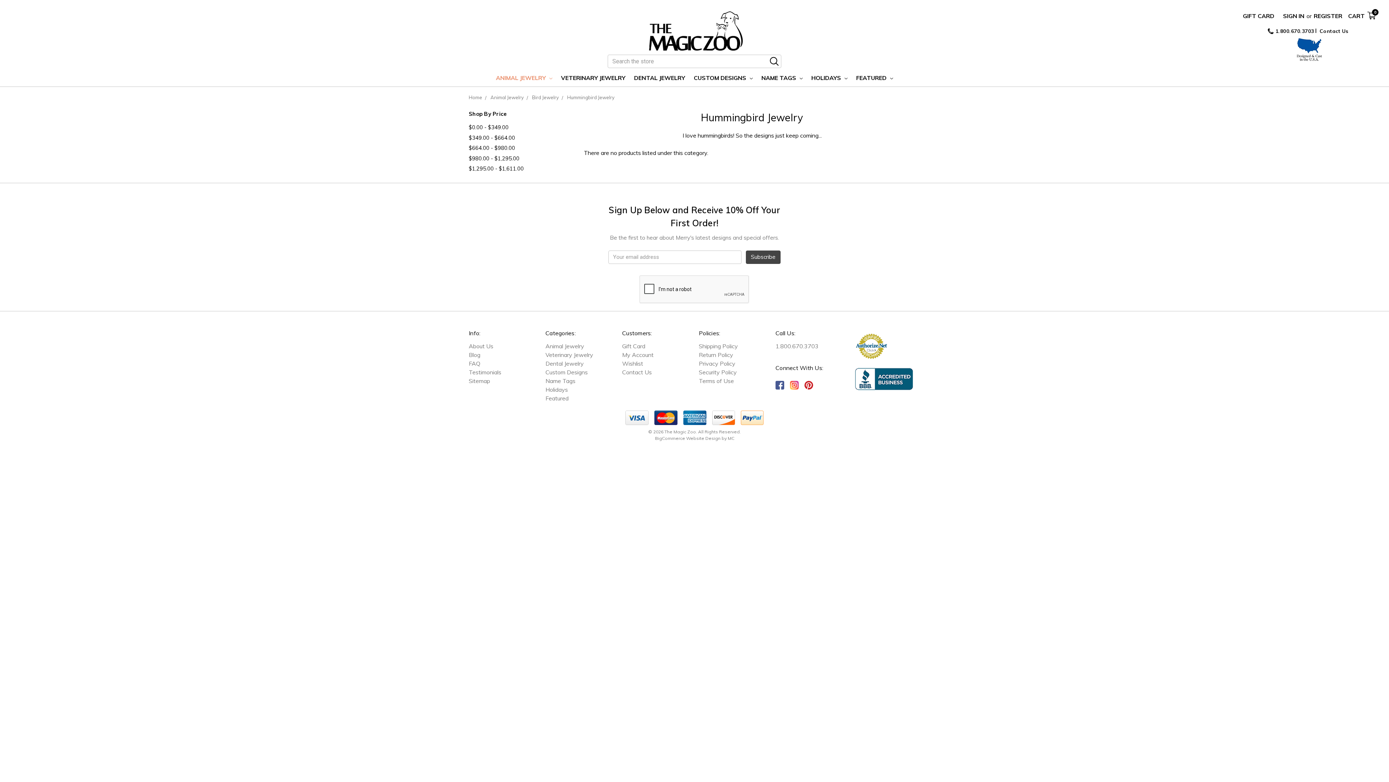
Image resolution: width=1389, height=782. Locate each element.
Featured (872, 77)
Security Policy (718, 372)
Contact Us (1334, 31)
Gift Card (1258, 16)
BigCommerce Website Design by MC (694, 438)
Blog (474, 354)
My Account (638, 354)
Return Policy (716, 354)
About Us (481, 346)
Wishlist (632, 363)
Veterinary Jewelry (593, 77)
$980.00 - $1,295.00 (494, 158)
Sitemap (479, 380)
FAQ (474, 363)
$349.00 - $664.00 (492, 137)
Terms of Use (716, 380)
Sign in (1293, 16)
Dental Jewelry (659, 77)
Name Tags (779, 77)
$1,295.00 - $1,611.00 (496, 168)
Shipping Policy (718, 346)
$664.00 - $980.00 (492, 147)
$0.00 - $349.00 (489, 127)
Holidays (826, 77)
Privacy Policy (717, 363)
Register (1328, 16)
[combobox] (694, 61)
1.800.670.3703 (1294, 31)
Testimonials (485, 372)
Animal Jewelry (521, 77)
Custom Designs (721, 77)
